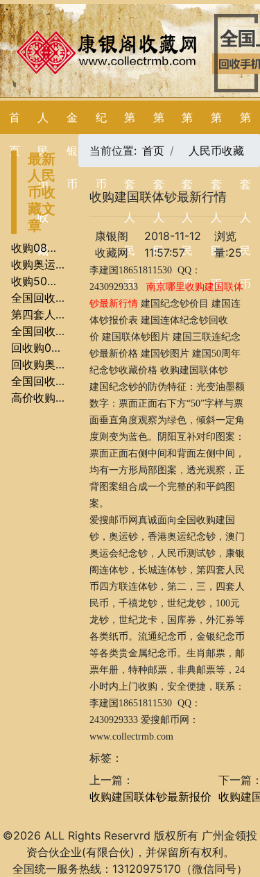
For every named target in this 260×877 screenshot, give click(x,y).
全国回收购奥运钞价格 (66, 381)
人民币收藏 (216, 150)
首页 (153, 150)
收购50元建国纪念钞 (62, 281)
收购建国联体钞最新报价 (150, 796)
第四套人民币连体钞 (61, 314)
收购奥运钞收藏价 (55, 264)
